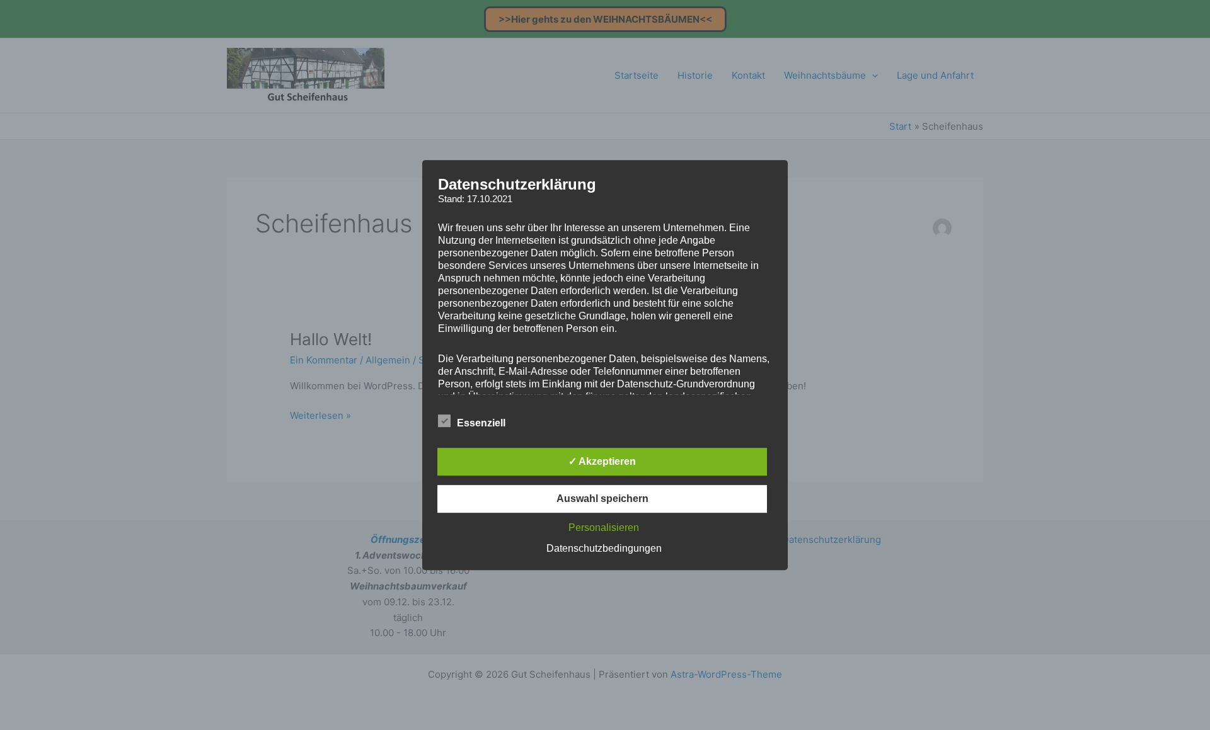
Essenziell (481, 423)
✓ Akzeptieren (602, 461)
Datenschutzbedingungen (604, 548)
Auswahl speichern (602, 498)
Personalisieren (603, 527)
